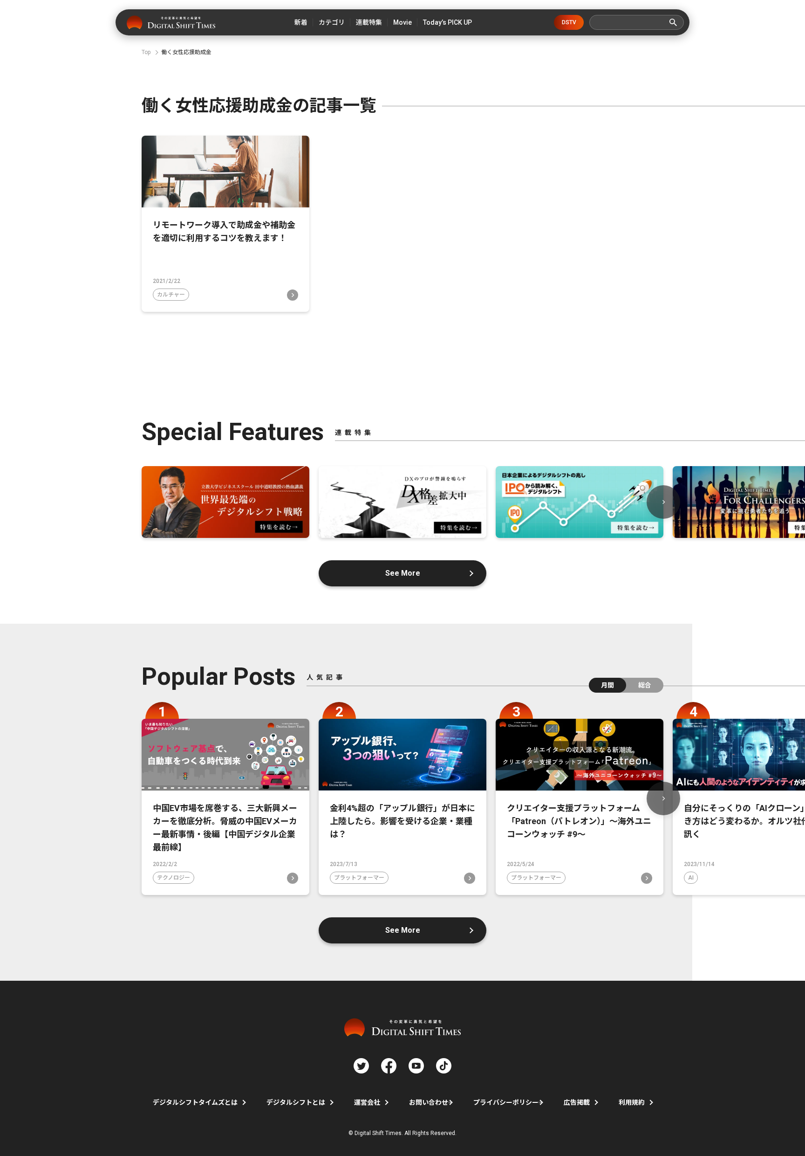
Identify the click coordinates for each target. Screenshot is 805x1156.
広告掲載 (577, 1102)
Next (663, 502)
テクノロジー (173, 877)
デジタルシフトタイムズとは (195, 1102)
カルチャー (171, 294)
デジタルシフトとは (295, 1102)
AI (691, 877)
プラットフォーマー (359, 877)
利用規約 (632, 1102)
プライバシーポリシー (506, 1102)
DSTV (569, 22)
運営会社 (367, 1102)
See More (402, 573)
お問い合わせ (428, 1102)
